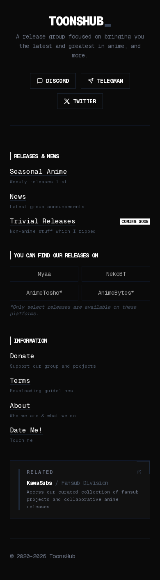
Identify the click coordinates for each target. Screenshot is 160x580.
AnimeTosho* (44, 292)
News (18, 196)
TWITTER (84, 101)
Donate (22, 356)
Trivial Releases (42, 221)
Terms (20, 380)
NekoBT (116, 273)
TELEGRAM (110, 80)
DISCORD (57, 80)
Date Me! (26, 430)
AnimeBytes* (116, 292)
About (20, 405)
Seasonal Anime (38, 171)
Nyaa (44, 273)
